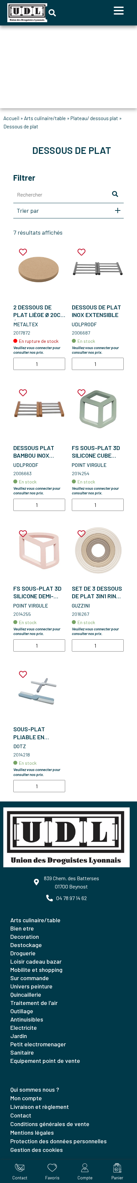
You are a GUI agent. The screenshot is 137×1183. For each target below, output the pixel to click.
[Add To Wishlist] (23, 252)
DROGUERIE (23, 953)
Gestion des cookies (36, 1149)
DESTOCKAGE (26, 944)
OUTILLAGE (21, 1011)
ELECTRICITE (23, 1027)
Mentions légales (32, 1132)
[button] (52, 13)
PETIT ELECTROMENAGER (38, 1044)
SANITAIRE (22, 1052)
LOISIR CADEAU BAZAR (36, 961)
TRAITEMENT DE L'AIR (34, 1002)
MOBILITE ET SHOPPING (36, 969)
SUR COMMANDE (29, 977)
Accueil (11, 118)
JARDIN (18, 1035)
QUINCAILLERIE (25, 994)
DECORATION (24, 936)
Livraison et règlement (39, 1106)
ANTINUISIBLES (26, 1019)
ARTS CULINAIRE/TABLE (45, 118)
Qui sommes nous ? (34, 1089)
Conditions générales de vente (49, 1123)
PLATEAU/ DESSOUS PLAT (94, 118)
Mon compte (26, 1098)
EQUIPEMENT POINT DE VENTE (45, 1060)
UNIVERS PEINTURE (31, 986)
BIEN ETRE (22, 928)
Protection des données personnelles (58, 1141)
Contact (20, 1115)
